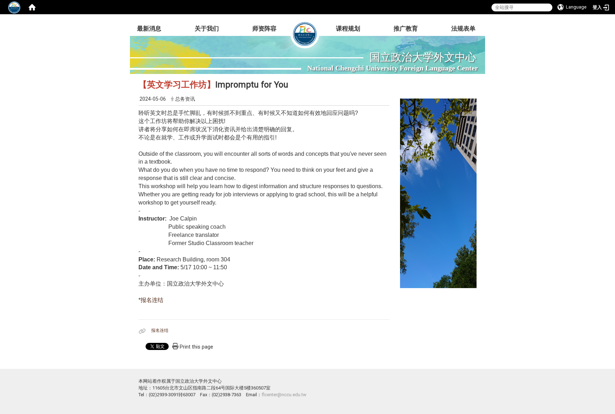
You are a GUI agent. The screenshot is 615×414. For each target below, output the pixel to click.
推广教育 (406, 28)
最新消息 (149, 28)
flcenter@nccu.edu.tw (284, 394)
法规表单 (463, 28)
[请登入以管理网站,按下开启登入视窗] (14, 7)
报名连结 (152, 300)
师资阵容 (264, 28)
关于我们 (207, 28)
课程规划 (348, 28)
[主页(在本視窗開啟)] (304, 28)
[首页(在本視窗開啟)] (32, 7)
